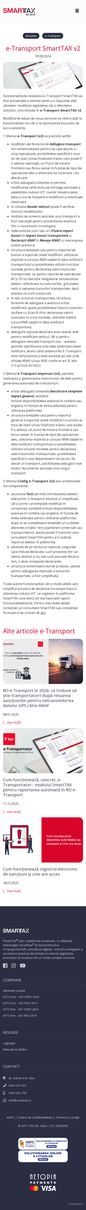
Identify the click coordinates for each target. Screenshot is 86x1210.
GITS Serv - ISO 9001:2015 (20, 1015)
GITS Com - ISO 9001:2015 (20, 1003)
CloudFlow (25, 945)
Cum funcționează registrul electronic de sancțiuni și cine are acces (40, 871)
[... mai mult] (12, 722)
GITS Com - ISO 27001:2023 (21, 997)
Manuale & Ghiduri (15, 1049)
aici (43, 613)
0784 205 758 (17, 1093)
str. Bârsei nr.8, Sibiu (21, 1078)
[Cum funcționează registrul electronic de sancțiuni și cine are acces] (43, 839)
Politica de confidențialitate (35, 1117)
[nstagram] (13, 966)
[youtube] (22, 966)
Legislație (9, 1043)
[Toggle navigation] (77, 12)
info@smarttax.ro (19, 1100)
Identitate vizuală (14, 991)
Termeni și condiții (67, 1117)
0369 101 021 (17, 1085)
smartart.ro (75, 1204)
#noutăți (31, 36)
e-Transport (52, 36)
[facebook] (5, 966)
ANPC (10, 1117)
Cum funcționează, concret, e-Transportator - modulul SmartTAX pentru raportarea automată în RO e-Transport (39, 787)
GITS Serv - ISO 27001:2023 (21, 1009)
